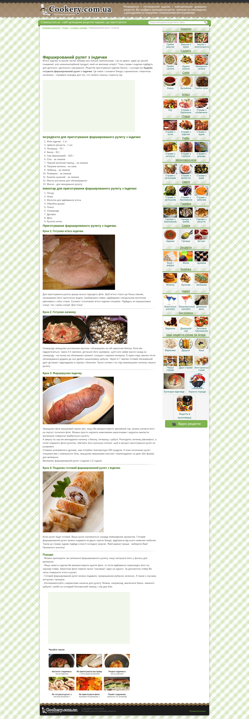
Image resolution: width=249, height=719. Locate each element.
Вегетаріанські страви (202, 369)
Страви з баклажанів (186, 198)
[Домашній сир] (186, 326)
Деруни (186, 350)
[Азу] (170, 107)
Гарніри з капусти (201, 220)
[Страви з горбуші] (186, 151)
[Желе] (186, 260)
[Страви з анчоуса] (170, 151)
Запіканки (201, 284)
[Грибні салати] (170, 63)
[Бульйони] (186, 85)
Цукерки (201, 263)
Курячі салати (186, 67)
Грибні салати (170, 67)
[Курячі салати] (186, 63)
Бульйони (186, 88)
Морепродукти (186, 160)
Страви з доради (201, 154)
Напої (186, 291)
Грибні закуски (170, 45)
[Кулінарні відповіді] (174, 388)
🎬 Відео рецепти (186, 424)
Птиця (186, 116)
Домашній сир (185, 329)
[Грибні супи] (201, 85)
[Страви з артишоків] (170, 195)
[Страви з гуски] (170, 129)
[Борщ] (170, 85)
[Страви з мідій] (201, 173)
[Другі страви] (186, 365)
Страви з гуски (170, 133)
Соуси (186, 225)
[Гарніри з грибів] (186, 216)
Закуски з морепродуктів (202, 45)
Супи (185, 72)
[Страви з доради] (201, 151)
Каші (201, 350)
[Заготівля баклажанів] (201, 326)
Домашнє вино (201, 307)
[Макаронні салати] (201, 63)
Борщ (170, 88)
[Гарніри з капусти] (201, 216)
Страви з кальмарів (170, 176)
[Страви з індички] (186, 129)
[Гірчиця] (186, 238)
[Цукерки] (201, 260)
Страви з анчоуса (170, 154)
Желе (186, 263)
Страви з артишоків (170, 198)
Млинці (170, 284)
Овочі (186, 182)
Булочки (185, 284)
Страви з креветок (186, 176)
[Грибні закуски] (170, 42)
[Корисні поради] (197, 388)
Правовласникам (197, 711)
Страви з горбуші (186, 154)
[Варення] (170, 326)
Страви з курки (201, 133)
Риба (185, 138)
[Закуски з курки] (186, 42)
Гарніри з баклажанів (170, 220)
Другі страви (186, 367)
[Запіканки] (201, 282)
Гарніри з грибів (186, 220)
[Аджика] (170, 238)
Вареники (170, 350)
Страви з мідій (201, 176)
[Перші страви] (170, 365)
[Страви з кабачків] (201, 195)
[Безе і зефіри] (170, 260)
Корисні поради (197, 391)
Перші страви (170, 368)
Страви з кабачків (201, 198)
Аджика (170, 241)
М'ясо (186, 94)
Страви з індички (186, 133)
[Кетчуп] (201, 238)
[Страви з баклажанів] (186, 195)
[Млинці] (170, 282)
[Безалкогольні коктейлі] (186, 304)
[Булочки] (186, 282)
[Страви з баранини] (186, 107)
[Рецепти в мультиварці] (184, 410)
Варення (170, 328)
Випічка (186, 269)
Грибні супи (201, 88)
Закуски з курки (186, 45)
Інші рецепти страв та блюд (185, 335)
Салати (186, 51)
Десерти (186, 247)
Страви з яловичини (201, 111)
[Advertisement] (101, 42)
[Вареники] (170, 348)
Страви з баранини (185, 111)
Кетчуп (201, 241)
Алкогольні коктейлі (170, 307)
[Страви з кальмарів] (170, 173)
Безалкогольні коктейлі (187, 307)
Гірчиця (186, 241)
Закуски (185, 29)
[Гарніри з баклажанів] (170, 216)
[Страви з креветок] (186, 173)
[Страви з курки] (201, 129)
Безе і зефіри (170, 264)
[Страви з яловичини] (201, 107)
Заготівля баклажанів (201, 329)
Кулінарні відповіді (174, 391)
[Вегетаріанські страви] (201, 365)
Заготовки (186, 313)
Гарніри (186, 203)
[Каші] (201, 348)
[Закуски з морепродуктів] (201, 42)
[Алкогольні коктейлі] (170, 304)
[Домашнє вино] (201, 304)
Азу (170, 110)
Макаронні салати (201, 67)
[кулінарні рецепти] (79, 16)
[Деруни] (186, 348)
